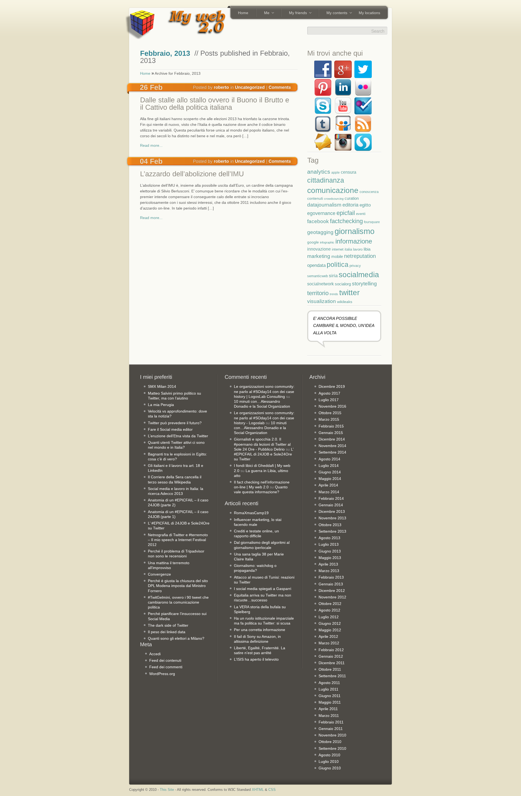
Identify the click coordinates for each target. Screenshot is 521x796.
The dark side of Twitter (168, 625)
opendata (316, 265)
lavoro (358, 249)
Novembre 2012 (332, 597)
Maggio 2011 (330, 702)
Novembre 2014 (332, 446)
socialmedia (359, 274)
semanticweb (317, 276)
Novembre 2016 (332, 406)
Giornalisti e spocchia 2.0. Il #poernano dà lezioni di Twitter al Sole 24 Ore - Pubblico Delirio (262, 444)
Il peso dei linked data (166, 632)
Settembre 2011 (332, 676)
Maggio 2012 (330, 630)
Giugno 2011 (330, 696)
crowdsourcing (334, 198)
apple (335, 172)
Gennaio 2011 (331, 728)
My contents (335, 13)
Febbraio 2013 (331, 577)
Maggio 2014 (330, 478)
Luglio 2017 (329, 400)
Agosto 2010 (329, 755)
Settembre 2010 (332, 748)
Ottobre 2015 (330, 413)
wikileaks (344, 301)
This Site (167, 790)
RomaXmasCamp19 (251, 513)
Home (243, 13)
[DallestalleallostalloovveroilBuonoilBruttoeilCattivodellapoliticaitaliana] (217, 104)
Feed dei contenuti (165, 660)
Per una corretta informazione (259, 630)
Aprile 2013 (328, 564)
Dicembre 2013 (332, 511)
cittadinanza (325, 180)
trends (334, 294)
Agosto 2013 (329, 538)
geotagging (320, 232)
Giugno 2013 (330, 551)
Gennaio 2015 (331, 432)
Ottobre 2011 (330, 669)
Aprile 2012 (328, 636)
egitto (365, 205)
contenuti (315, 198)
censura (348, 172)
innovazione (319, 248)
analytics (318, 171)
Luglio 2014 (329, 465)
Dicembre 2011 (332, 663)
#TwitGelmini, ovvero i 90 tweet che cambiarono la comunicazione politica (178, 602)
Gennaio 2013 (331, 584)
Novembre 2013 (332, 518)
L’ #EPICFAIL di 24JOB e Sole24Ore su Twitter (263, 454)
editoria (350, 205)
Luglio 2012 (329, 617)
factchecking (346, 221)
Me (264, 13)
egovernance (321, 213)
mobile (337, 256)
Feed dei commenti (165, 667)
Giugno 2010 (330, 768)
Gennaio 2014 (331, 505)
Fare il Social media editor (170, 429)
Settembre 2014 (332, 452)
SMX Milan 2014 (162, 386)
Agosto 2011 (329, 682)
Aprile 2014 (328, 485)
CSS (272, 790)
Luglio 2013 (329, 544)
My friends (296, 13)
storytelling (364, 283)
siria (333, 275)
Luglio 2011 (328, 689)
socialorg (343, 284)
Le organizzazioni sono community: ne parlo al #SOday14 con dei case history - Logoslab (264, 418)
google (313, 242)
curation (352, 198)
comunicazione (332, 190)
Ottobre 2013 (330, 525)
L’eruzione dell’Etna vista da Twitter (178, 436)
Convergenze (159, 574)
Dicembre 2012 (332, 590)
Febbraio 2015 (331, 426)
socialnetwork (320, 283)
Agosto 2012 (329, 610)
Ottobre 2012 (330, 603)
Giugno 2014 (330, 472)
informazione (353, 241)
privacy (355, 266)
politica (337, 264)
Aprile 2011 (328, 709)
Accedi (155, 654)
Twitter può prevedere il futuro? (175, 423)
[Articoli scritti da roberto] (221, 87)
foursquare (372, 222)
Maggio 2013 (330, 557)
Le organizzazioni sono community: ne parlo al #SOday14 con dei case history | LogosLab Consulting (264, 391)
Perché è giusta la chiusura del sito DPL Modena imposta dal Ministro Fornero (178, 586)
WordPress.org (162, 674)
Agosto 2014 (329, 459)
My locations (369, 13)
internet (338, 249)
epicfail (345, 213)
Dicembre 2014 (332, 439)
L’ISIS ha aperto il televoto (256, 659)
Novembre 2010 (332, 735)
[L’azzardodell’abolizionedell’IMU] (217, 174)
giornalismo (354, 231)
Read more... (151, 145)
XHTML (258, 790)
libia (367, 249)
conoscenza (369, 192)
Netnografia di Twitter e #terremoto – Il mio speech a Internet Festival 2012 (178, 540)
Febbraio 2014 (331, 498)
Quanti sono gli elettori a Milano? (176, 638)
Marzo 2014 (329, 492)
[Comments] (280, 87)
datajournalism (324, 205)
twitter (349, 292)
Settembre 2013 (332, 531)
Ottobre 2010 (330, 741)
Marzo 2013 (329, 571)
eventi (361, 214)
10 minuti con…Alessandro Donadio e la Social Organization (260, 428)
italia (348, 249)
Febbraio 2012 (331, 650)
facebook (318, 221)
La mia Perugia (161, 404)
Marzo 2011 (329, 715)
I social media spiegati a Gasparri (262, 588)
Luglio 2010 (329, 761)
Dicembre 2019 (332, 386)
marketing (318, 256)
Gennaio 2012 (331, 656)
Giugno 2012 (330, 623)
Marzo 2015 (329, 419)
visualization (321, 301)
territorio (318, 293)
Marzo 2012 (329, 643)
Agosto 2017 (329, 393)
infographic (327, 242)
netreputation (360, 256)
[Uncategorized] (250, 87)
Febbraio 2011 (331, 722)
